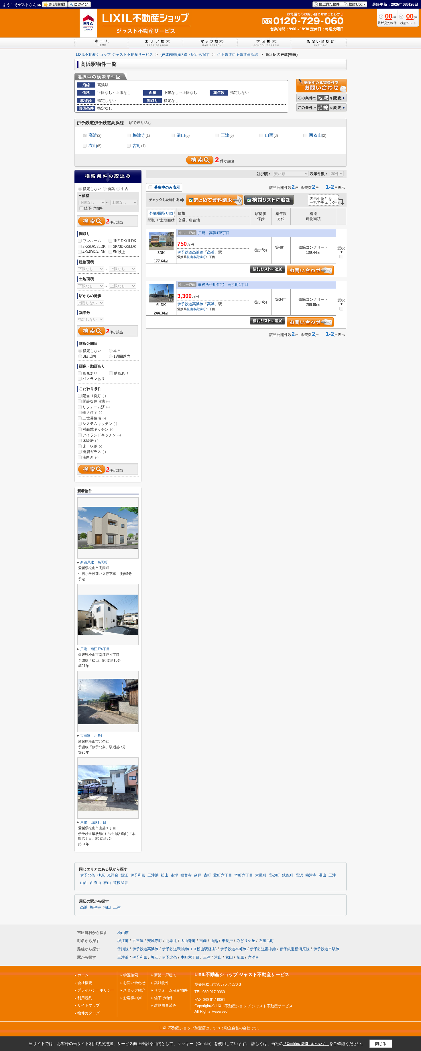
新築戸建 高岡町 (94, 562)
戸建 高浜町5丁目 (214, 233)
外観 (153, 213)
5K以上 (119, 252)
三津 (227, 135)
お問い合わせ (134, 983)
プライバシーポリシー (96, 990)
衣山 (94, 145)
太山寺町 (188, 941)
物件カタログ (88, 1013)
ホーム (82, 975)
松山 (164, 875)
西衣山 (317, 135)
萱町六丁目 (222, 875)
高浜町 (201, 257)
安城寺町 (154, 941)
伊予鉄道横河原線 (295, 949)
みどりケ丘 (246, 941)
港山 (183, 135)
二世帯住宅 (94, 418)
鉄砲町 (287, 875)
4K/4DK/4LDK (94, 252)
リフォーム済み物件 (171, 990)
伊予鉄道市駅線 (326, 949)
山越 (214, 941)
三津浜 (153, 875)
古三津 (137, 941)
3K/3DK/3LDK (124, 246)
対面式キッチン (97, 429)
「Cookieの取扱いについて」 (306, 1044)
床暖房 (90, 440)
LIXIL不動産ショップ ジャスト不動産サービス (241, 974)
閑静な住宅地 (96, 401)
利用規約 (84, 998)
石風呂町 (266, 941)
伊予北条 (87, 875)
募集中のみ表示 (166, 187)
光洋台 (112, 875)
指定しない (92, 189)
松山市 (191, 257)
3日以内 (89, 356)
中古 (124, 189)
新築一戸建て (165, 975)
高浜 (94, 135)
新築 (111, 189)
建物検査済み (165, 1005)
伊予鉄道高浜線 (190, 252)
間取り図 (165, 213)
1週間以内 (121, 356)
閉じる (380, 1044)
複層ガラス (94, 452)
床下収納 (92, 446)
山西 (271, 135)
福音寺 (186, 875)
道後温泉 (120, 883)
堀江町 (123, 941)
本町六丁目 (243, 875)
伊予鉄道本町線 (233, 949)
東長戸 (227, 941)
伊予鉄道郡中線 (263, 949)
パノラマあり (93, 379)
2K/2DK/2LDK (94, 246)
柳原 (101, 875)
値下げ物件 (93, 208)
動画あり (121, 373)
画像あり (89, 373)
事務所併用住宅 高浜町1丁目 (223, 284)
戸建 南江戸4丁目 (95, 649)
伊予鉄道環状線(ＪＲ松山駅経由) (189, 949)
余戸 (197, 875)
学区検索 (130, 975)
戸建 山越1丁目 (93, 822)
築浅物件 (161, 983)
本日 (117, 351)
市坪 (174, 875)
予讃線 (123, 949)
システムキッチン (99, 423)
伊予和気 (137, 875)
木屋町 (260, 875)
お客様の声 (132, 998)
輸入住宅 (92, 412)
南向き (90, 457)
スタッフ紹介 (134, 990)
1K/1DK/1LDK (124, 241)
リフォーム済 (96, 407)
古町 (139, 145)
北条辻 (171, 941)
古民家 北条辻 (92, 736)
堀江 (124, 875)
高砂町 (274, 875)
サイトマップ (88, 1005)
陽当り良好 (94, 396)
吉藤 (203, 941)
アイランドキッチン (101, 435)
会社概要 (84, 983)
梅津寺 (141, 135)
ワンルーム (91, 241)
